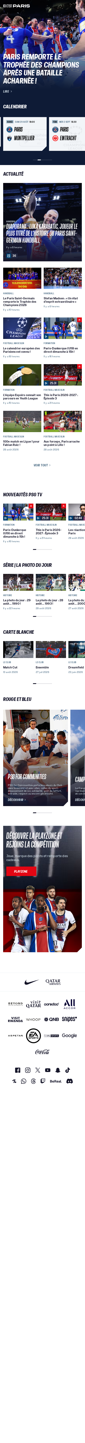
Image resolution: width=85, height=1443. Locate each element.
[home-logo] (16, 5)
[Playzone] (21, 871)
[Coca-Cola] (42, 1052)
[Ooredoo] (51, 1004)
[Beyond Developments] (15, 1004)
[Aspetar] (15, 1035)
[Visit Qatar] (33, 1004)
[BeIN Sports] (51, 1035)
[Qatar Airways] (53, 982)
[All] (69, 1004)
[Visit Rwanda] (15, 1019)
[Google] (69, 1035)
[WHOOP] (33, 1019)
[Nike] (32, 982)
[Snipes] (69, 1019)
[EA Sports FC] (33, 1035)
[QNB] (51, 1019)
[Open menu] (79, 5)
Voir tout (41, 465)
